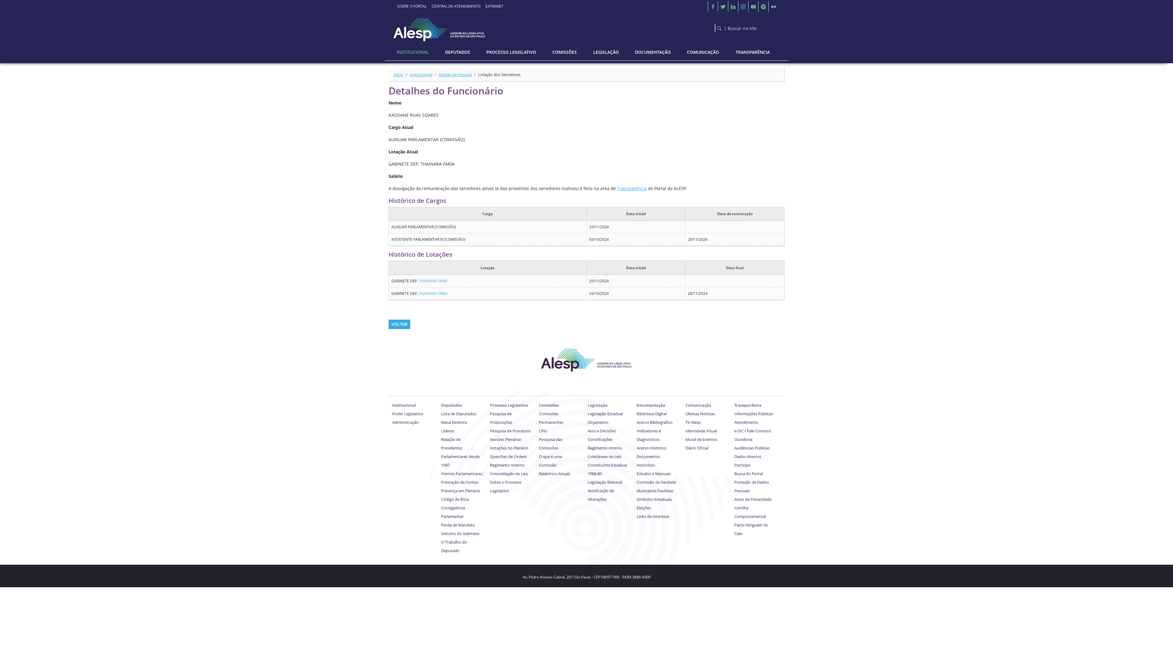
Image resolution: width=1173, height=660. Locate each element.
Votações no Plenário (509, 448)
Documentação (651, 405)
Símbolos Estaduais (654, 499)
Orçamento (598, 422)
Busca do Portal (748, 473)
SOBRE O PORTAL (412, 6)
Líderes (447, 431)
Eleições (644, 508)
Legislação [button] (606, 52)
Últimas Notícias (700, 413)
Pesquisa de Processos (510, 431)
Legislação (598, 405)
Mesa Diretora (454, 422)
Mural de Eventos (701, 439)
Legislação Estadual (605, 413)
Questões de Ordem (508, 456)
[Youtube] (753, 6)
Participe (742, 465)
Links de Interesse (653, 516)
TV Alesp (693, 422)
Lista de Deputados (458, 413)
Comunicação (698, 405)
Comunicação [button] (703, 52)
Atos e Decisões (602, 431)
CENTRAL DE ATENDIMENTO (456, 6)
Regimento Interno (507, 465)
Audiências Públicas (752, 448)
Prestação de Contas (459, 482)
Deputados (451, 405)
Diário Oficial (696, 448)
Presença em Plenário (460, 490)
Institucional (421, 74)
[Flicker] (773, 6)
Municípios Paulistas (655, 490)
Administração (405, 422)
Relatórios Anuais (554, 473)
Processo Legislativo (509, 405)
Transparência (632, 188)
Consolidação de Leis (509, 473)
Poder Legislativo (407, 413)
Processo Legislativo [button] (511, 52)
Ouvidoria (743, 439)
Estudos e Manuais (654, 473)
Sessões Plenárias (506, 439)
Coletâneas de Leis (604, 456)
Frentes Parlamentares (461, 473)
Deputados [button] (457, 52)
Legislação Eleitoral (605, 482)
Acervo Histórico (652, 448)
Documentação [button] (653, 52)
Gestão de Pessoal (455, 74)
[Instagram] (743, 6)
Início (398, 74)
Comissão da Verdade (656, 482)
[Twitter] (723, 6)
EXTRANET (494, 6)
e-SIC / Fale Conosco (752, 431)
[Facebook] (713, 6)
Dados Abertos (747, 456)
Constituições (600, 439)
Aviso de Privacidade (753, 499)
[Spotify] (763, 6)
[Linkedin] (733, 6)
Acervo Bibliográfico (655, 422)
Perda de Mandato (458, 525)
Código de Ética (455, 499)
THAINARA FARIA (433, 281)
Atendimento (746, 422)
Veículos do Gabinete (460, 533)
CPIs (543, 431)
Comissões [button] (564, 52)
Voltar (399, 324)
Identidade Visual (701, 431)
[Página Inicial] (440, 28)
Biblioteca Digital (652, 413)
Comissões (549, 405)
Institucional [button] (413, 52)
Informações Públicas (753, 413)
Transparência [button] (753, 52)
